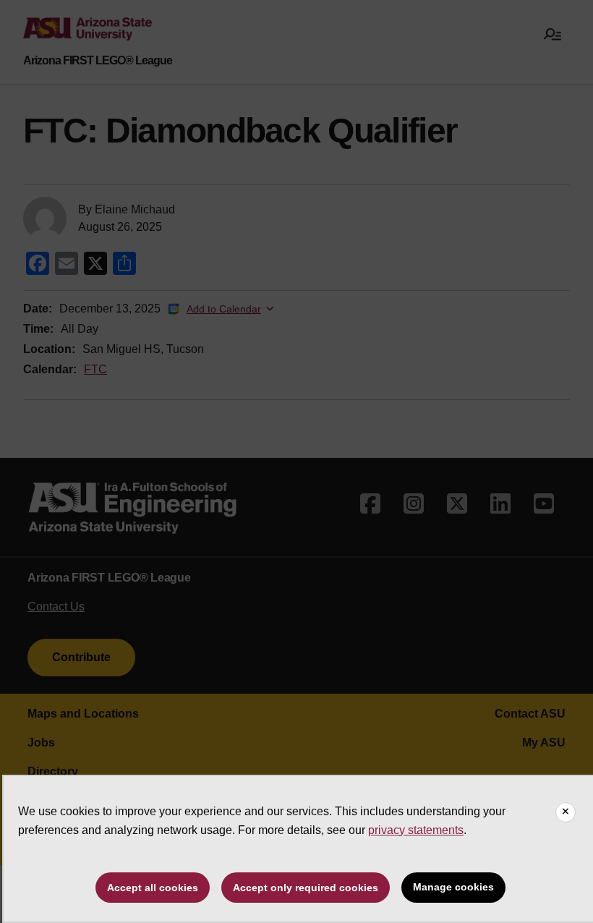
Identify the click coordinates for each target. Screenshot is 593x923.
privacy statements (416, 830)
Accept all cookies (152, 887)
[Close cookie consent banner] (565, 812)
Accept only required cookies (305, 887)
